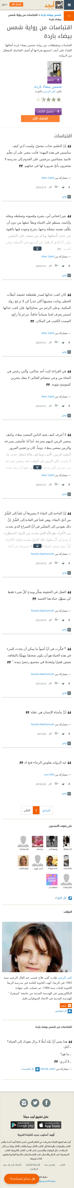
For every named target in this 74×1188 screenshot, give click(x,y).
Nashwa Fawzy (52, 849)
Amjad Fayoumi (52, 868)
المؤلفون (34, 1169)
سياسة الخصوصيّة (47, 1181)
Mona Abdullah (66, 868)
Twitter (63, 186)
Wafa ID (68, 849)
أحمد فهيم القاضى (37, 868)
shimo (40, 849)
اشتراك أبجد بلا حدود (12, 1164)
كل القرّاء (61, 898)
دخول (4, 4)
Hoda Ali (24, 849)
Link (50, 186)
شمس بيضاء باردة (50, 14)
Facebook (69, 186)
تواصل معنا (50, 1164)
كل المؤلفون (61, 1010)
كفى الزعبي (49, 91)
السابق (46, 810)
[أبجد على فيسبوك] (46, 1103)
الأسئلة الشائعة (33, 1164)
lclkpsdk (67, 887)
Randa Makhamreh (42, 554)
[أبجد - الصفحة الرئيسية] (48, 5)
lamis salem (52, 887)
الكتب (62, 1164)
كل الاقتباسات (27, 1068)
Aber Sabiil (48, 178)
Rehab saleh (47, 1069)
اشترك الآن (40, 118)
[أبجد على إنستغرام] (23, 1103)
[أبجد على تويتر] (35, 1103)
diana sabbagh (23, 868)
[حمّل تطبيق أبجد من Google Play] (22, 1125)
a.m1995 (49, 774)
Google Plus (57, 186)
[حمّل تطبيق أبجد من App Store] (49, 1125)
